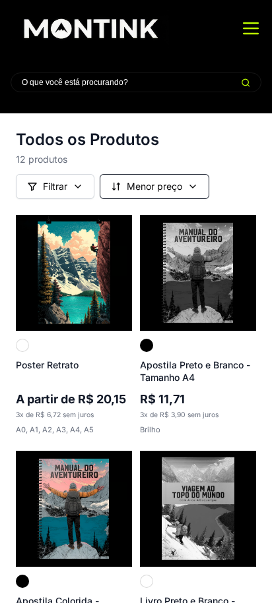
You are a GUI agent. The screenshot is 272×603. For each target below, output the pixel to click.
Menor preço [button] (154, 186)
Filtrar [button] (55, 186)
